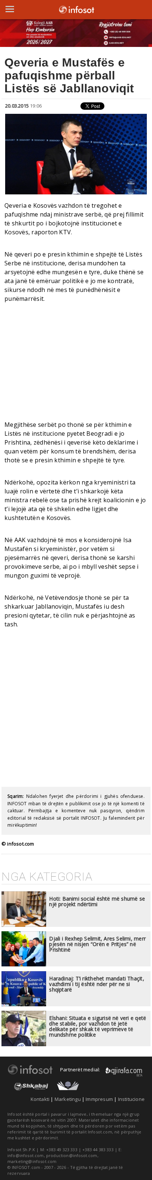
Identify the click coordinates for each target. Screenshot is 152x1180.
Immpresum (99, 1099)
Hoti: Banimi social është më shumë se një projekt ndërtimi (97, 901)
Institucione (131, 1099)
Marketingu (68, 1099)
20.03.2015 (17, 105)
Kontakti (40, 1099)
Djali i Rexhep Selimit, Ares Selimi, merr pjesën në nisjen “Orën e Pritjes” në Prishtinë (97, 944)
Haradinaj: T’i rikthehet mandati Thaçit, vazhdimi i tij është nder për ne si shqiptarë (96, 984)
